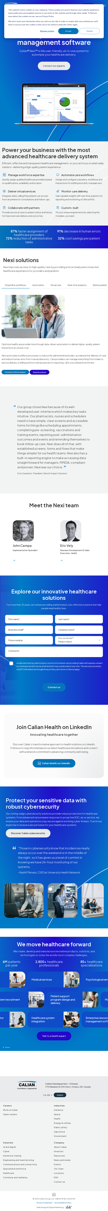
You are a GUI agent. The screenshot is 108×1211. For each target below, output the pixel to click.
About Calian (60, 1147)
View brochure (39, 372)
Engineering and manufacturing (18, 1160)
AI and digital (9, 1147)
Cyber (6, 1151)
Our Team (59, 1168)
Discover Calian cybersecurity (28, 833)
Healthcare (8, 1173)
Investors (58, 1151)
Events (57, 1164)
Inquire (60, 1095)
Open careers (10, 1114)
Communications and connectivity (20, 1164)
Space (57, 1114)
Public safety (60, 1127)
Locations (59, 1173)
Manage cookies (47, 31)
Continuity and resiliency (15, 1177)
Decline (90, 31)
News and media (62, 1160)
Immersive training (12, 1155)
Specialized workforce (14, 1168)
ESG (56, 1177)
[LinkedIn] (53, 1195)
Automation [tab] (38, 285)
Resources (59, 1155)
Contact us (59, 1181)
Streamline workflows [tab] (15, 285)
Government (60, 1136)
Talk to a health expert (54, 1036)
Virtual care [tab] (55, 285)
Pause (7, 1047)
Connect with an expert (15, 372)
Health (57, 1118)
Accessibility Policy (63, 1203)
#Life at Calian (10, 1110)
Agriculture (59, 1131)
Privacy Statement (45, 1203)
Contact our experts (54, 65)
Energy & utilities (62, 1123)
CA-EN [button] (46, 1095)
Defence (58, 1110)
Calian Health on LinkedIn (56, 763)
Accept (68, 31)
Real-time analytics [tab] (77, 285)
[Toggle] (104, 5)
